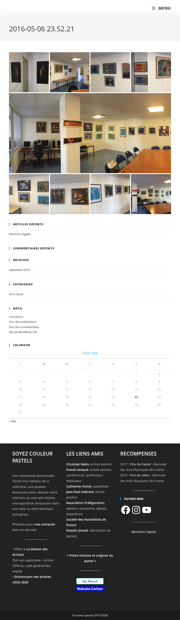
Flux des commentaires (24, 327)
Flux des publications (22, 322)
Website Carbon (90, 589)
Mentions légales (20, 234)
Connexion (16, 317)
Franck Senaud (77, 470)
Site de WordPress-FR (23, 332)
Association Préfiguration (85, 503)
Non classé (16, 294)
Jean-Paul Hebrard (80, 492)
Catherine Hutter (79, 486)
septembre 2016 (19, 270)
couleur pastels (27, 8)
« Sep (12, 421)
